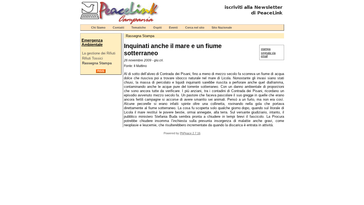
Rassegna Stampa (97, 63)
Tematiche (138, 27)
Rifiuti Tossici (92, 58)
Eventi (173, 27)
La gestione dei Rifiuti (98, 53)
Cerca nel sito (194, 27)
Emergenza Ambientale (92, 42)
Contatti (118, 27)
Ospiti (157, 27)
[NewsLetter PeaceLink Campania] (253, 17)
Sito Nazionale (222, 27)
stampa (265, 48)
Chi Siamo (98, 27)
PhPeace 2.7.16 (190, 133)
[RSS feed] (101, 72)
